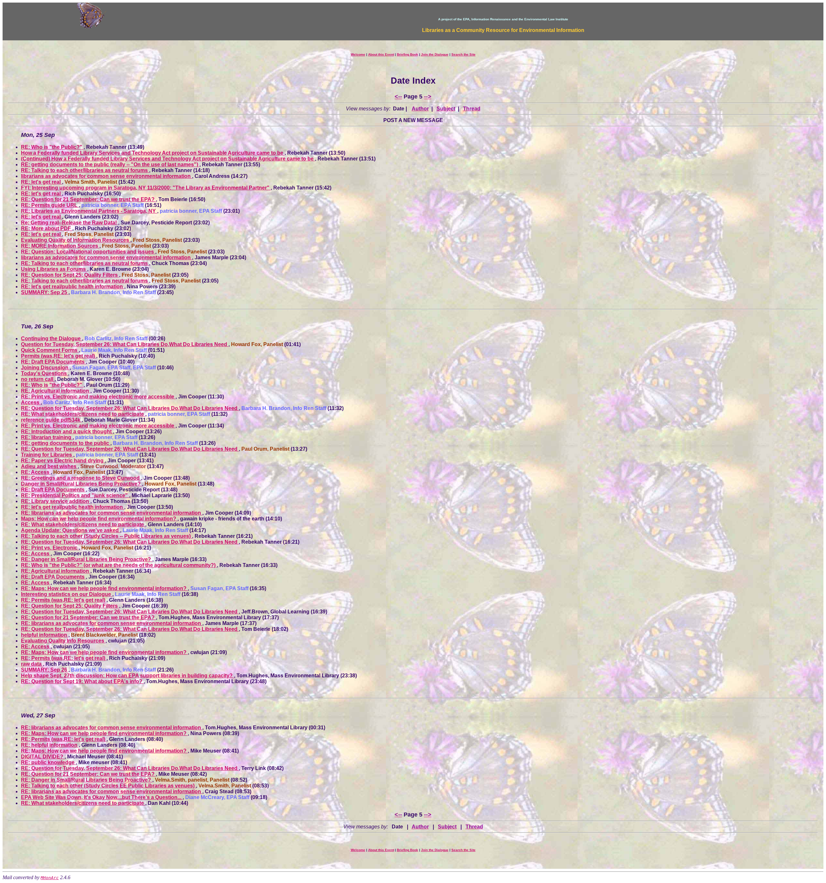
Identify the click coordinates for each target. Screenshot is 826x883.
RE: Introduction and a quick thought (67, 431)
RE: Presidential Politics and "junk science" (75, 495)
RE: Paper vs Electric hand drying (63, 460)
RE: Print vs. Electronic (50, 547)
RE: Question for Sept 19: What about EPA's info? (82, 681)
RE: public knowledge (48, 762)
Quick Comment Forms (50, 350)
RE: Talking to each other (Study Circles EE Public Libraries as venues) (108, 785)
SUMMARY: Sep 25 (44, 292)
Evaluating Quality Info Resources (63, 640)
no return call (38, 379)
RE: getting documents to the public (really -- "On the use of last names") (110, 164)
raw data (32, 664)
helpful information (44, 635)
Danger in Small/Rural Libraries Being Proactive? (81, 484)
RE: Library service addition (55, 501)
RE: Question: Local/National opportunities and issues (88, 251)
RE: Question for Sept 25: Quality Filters (70, 275)
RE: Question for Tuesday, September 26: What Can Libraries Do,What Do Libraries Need (130, 408)
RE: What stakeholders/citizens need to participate (83, 414)
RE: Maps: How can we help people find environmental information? (104, 588)
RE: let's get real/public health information (72, 286)
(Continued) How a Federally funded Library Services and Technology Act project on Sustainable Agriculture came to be (168, 158)
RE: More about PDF (46, 228)
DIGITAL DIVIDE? (43, 756)
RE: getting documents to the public (65, 443)
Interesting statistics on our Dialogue (66, 594)
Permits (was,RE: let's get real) (58, 356)
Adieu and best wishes (49, 466)
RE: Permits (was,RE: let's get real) (63, 600)
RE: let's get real (41, 182)
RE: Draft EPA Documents (53, 361)
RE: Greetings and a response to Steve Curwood (81, 478)
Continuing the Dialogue (51, 338)
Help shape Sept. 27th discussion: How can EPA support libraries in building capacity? (127, 675)
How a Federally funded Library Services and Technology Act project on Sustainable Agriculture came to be (153, 153)
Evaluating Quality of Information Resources (75, 240)
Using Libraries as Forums (54, 269)
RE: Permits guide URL (50, 205)
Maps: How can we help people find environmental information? (99, 518)
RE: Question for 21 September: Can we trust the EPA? (88, 199)
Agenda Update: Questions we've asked (70, 530)
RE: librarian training (47, 437)
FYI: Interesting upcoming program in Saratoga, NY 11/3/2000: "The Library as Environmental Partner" (146, 187)
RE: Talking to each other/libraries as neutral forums (85, 170)
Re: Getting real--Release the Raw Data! (69, 222)
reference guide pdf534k (51, 420)
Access (31, 402)
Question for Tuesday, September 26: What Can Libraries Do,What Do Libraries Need (124, 344)
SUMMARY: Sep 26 (44, 670)
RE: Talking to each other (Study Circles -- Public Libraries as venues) (106, 536)
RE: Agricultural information (55, 391)
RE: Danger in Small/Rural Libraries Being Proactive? (86, 559)
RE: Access (36, 472)
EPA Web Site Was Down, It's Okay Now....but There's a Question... (102, 797)
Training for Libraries (47, 454)
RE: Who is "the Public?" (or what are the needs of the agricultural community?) (119, 565)
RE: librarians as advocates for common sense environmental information (111, 513)
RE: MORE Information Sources (60, 246)
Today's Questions (44, 373)
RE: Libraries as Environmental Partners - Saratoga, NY (89, 211)
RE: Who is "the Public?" (52, 147)
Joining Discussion (45, 367)
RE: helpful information (50, 745)
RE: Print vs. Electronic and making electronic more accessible (98, 396)
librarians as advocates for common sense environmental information (106, 176)
